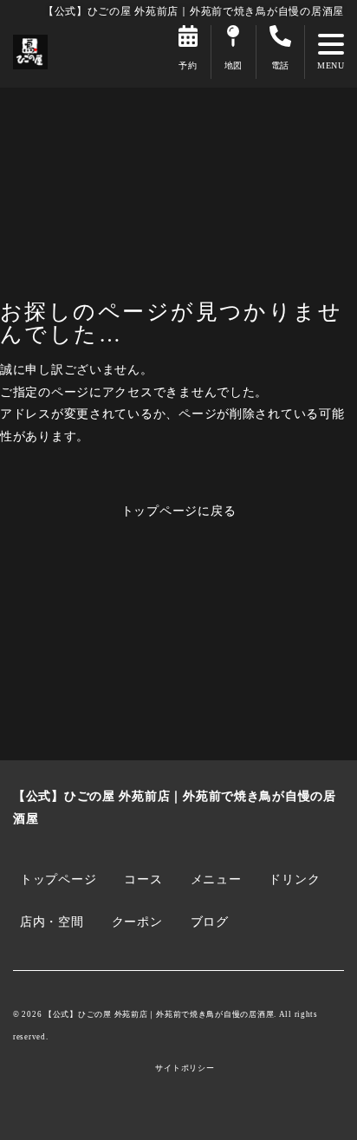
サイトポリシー (184, 1068)
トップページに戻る (179, 511)
